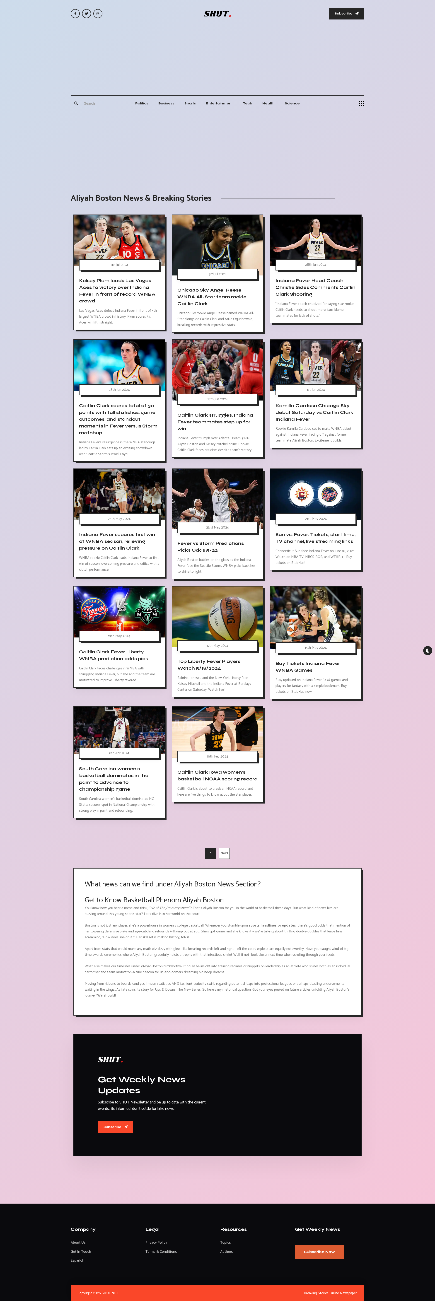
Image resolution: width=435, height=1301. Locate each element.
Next (224, 853)
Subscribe (344, 13)
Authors (226, 1252)
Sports (190, 103)
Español (77, 1261)
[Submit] (76, 103)
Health (268, 103)
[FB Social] (75, 13)
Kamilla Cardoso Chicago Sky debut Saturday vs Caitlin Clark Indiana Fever (314, 412)
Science (292, 103)
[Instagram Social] (97, 13)
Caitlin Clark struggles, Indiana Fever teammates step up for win (215, 421)
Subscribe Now (319, 1252)
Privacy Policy (156, 1243)
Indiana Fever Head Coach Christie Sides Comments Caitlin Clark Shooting (315, 287)
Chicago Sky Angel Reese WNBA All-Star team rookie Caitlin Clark (211, 296)
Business (166, 103)
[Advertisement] (217, 61)
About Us (78, 1243)
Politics (141, 103)
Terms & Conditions (161, 1252)
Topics (225, 1243)
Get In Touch (81, 1252)
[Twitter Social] (86, 13)
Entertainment (219, 103)
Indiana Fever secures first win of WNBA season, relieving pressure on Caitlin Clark (117, 541)
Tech (247, 103)
